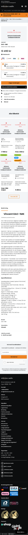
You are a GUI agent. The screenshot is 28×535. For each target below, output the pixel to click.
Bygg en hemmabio (6, 440)
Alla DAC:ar (4, 20)
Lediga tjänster (5, 427)
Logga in (3, 432)
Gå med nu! (14, 357)
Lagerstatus (4, 407)
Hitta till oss (4, 423)
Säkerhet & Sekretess (6, 414)
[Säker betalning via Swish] (23, 488)
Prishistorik (6, 54)
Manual (6, 101)
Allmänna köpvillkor (6, 405)
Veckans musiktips (6, 436)
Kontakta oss (4, 425)
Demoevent (4, 434)
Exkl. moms (11, 534)
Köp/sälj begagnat (6, 430)
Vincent (3, 327)
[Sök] (2, 10)
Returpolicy (4, 418)
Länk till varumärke (9, 99)
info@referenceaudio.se (7, 391)
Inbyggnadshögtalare (7, 438)
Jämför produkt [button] (7, 335)
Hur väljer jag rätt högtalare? (9, 442)
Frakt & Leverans (5, 412)
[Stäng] (26, 15)
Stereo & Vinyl (4, 19)
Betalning (3, 410)
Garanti (3, 416)
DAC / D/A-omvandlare (15, 19)
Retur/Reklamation (6, 446)
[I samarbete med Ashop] (6, 527)
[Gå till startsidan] (7, 6)
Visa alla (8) (14, 196)
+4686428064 (5, 389)
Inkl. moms (4, 534)
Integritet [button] (3, 444)
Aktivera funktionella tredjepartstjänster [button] (14, 36)
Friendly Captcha (22, 364)
